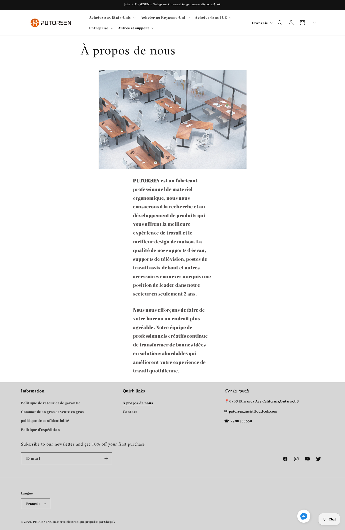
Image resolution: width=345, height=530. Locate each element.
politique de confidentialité (45, 420)
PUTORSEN (41, 521)
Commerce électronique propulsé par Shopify (82, 521)
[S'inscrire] (106, 458)
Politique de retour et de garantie (50, 403)
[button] (112, 17)
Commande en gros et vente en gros (52, 411)
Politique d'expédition (40, 429)
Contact (130, 411)
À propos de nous (138, 403)
